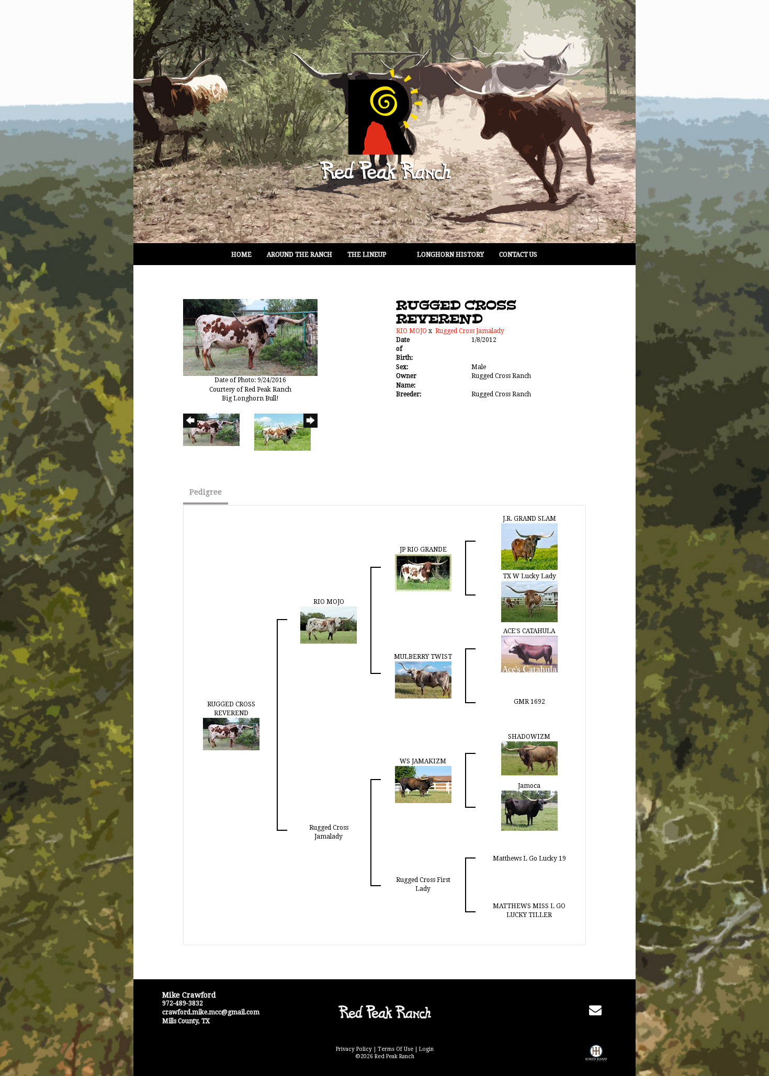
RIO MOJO (411, 331)
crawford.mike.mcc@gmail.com (210, 1012)
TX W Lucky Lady (529, 576)
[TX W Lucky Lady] (529, 601)
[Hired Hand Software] (596, 1060)
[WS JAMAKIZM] (423, 784)
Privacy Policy (354, 1049)
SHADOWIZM (529, 736)
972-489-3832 (182, 1003)
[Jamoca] (529, 810)
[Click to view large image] (250, 337)
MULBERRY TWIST (423, 656)
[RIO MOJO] (328, 624)
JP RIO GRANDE (423, 549)
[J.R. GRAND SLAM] (529, 546)
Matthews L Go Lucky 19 (529, 858)
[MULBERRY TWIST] (423, 679)
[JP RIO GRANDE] (423, 572)
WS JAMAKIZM (423, 761)
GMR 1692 (529, 701)
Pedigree (205, 492)
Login (426, 1049)
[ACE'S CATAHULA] (529, 653)
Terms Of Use (395, 1049)
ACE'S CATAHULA (529, 631)
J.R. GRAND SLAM (529, 518)
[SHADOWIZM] (529, 758)
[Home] (384, 1011)
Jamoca (529, 785)
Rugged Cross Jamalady (469, 331)
